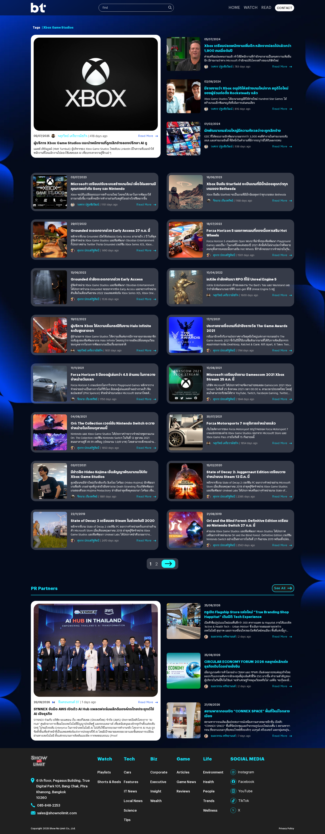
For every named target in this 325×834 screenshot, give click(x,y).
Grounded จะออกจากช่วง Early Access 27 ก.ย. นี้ (110, 230)
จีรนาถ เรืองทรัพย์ (223, 200)
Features (131, 781)
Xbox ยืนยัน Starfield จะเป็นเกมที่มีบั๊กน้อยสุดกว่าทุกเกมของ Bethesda (246, 195)
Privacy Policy (286, 828)
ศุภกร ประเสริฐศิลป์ (88, 250)
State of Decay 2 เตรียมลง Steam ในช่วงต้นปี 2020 (113, 520)
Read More (145, 135)
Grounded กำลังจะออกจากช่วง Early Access (107, 279)
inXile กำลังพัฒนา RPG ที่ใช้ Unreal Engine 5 (241, 279)
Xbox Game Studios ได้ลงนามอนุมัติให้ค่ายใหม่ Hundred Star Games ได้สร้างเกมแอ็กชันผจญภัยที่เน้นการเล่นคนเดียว (245, 101)
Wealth (156, 800)
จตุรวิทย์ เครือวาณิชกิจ (72, 136)
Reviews (183, 791)
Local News (133, 800)
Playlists (104, 772)
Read (266, 7)
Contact (284, 8)
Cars (127, 772)
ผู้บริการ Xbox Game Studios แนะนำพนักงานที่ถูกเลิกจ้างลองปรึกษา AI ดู (90, 142)
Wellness (210, 810)
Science (130, 810)
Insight (155, 791)
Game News (186, 781)
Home (234, 7)
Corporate (158, 772)
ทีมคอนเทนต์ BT (68, 702)
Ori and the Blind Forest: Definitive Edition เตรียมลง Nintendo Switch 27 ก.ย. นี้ (247, 523)
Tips (127, 819)
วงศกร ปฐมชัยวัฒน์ (221, 66)
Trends (208, 800)
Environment (213, 772)
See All (280, 588)
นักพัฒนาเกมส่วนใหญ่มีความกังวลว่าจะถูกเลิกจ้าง (242, 130)
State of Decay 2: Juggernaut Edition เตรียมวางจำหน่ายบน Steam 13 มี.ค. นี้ (246, 474)
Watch (250, 7)
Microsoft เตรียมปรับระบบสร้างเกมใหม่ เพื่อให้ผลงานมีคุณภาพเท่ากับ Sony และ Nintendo (113, 186)
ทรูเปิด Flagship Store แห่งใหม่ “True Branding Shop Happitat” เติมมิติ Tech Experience (246, 614)
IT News (130, 791)
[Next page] (168, 564)
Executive (158, 781)
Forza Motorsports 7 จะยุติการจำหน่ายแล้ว (241, 423)
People (209, 791)
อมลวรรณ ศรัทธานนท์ (223, 636)
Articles (183, 772)
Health (208, 781)
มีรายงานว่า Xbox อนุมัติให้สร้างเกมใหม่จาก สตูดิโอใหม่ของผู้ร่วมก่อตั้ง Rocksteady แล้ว (246, 90)
